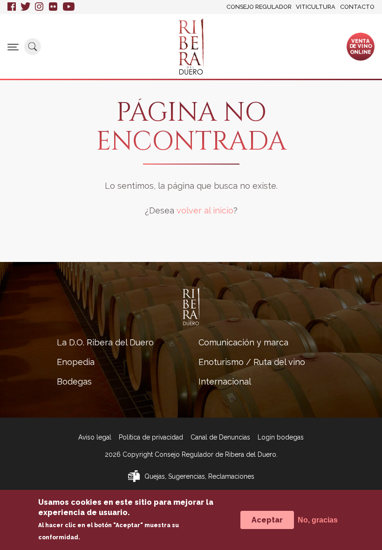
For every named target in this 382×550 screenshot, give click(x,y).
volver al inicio (205, 210)
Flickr (53, 7)
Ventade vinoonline (360, 46)
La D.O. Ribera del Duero (105, 342)
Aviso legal (94, 437)
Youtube (69, 7)
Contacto (357, 6)
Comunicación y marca (243, 342)
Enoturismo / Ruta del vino (251, 362)
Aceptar (267, 520)
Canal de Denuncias (220, 437)
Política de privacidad (151, 437)
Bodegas (74, 381)
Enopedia (76, 362)
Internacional (224, 381)
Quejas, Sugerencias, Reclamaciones (199, 476)
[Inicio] (191, 46)
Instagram (39, 7)
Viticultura (315, 6)
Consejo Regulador (259, 6)
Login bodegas (281, 437)
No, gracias (318, 520)
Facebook (11, 7)
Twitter (25, 7)
